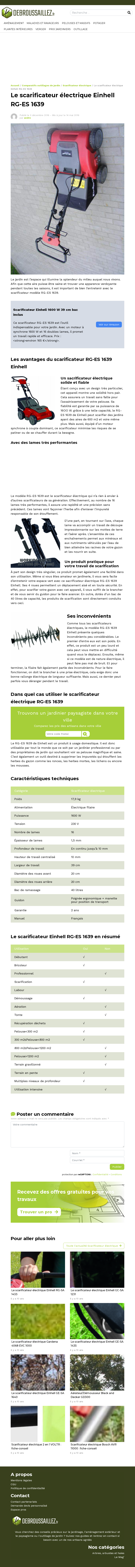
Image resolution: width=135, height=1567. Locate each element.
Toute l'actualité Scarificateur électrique (92, 1245)
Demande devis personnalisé (29, 1505)
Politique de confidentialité (28, 1488)
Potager (99, 23)
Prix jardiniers (60, 29)
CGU (13, 1484)
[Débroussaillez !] (28, 12)
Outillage (81, 29)
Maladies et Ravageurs (43, 23)
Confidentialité (100, 1174)
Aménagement (14, 23)
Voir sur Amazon (109, 324)
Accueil (15, 85)
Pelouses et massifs (76, 23)
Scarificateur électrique (77, 85)
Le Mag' (119, 1557)
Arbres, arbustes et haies (108, 1553)
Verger (41, 29)
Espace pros (18, 1509)
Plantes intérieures (18, 29)
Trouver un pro (36, 1212)
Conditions (116, 1174)
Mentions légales (21, 1480)
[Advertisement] (67, 59)
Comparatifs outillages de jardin (41, 85)
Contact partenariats (24, 1501)
